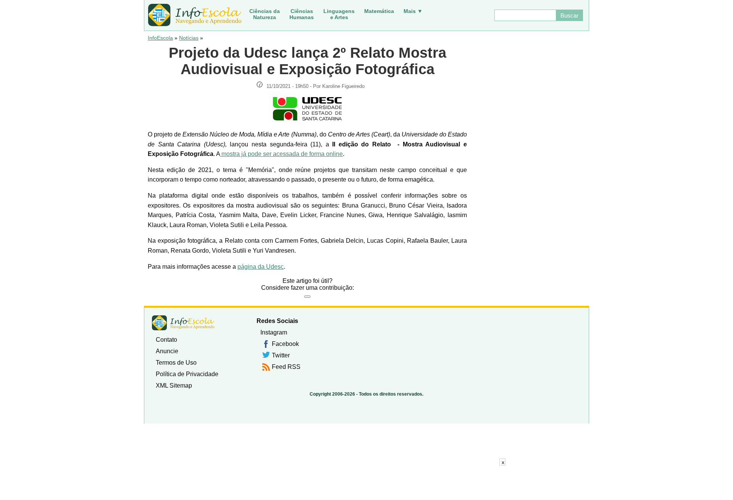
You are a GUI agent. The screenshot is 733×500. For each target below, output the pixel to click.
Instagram (273, 332)
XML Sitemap (174, 385)
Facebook (285, 344)
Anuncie (167, 351)
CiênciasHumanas (301, 14)
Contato (166, 339)
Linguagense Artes (339, 14)
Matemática (379, 11)
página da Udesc (260, 266)
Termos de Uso (176, 362)
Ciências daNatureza (264, 14)
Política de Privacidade (187, 374)
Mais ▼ (413, 11)
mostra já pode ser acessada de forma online (281, 154)
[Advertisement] (366, 483)
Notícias (189, 38)
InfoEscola (160, 38)
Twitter (281, 355)
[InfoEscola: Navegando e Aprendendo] (194, 15)
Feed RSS (286, 367)
